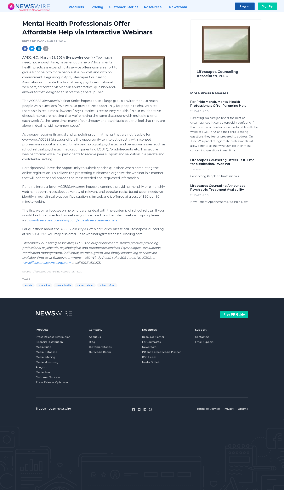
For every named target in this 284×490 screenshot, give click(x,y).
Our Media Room (100, 351)
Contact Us (202, 336)
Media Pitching (45, 357)
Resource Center (153, 336)
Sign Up (267, 6)
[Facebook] (133, 409)
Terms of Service (208, 409)
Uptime (243, 409)
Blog (92, 341)
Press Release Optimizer (52, 382)
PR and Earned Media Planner (161, 351)
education (44, 285)
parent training (85, 285)
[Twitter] (139, 409)
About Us (95, 336)
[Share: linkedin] (39, 48)
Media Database (46, 351)
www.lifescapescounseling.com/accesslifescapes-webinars (73, 220)
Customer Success (48, 377)
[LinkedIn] (145, 409)
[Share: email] (46, 48)
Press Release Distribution (53, 336)
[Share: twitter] (32, 48)
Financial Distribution (49, 341)
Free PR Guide (234, 314)
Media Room (44, 372)
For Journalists (151, 341)
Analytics (41, 367)
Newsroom (149, 346)
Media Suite (43, 346)
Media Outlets (151, 362)
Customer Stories (100, 346)
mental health (63, 285)
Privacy (229, 409)
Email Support (204, 341)
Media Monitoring (47, 362)
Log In (244, 6)
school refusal (107, 285)
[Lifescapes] (143, 72)
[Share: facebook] (25, 48)
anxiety (28, 285)
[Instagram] (150, 409)
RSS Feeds (149, 357)
